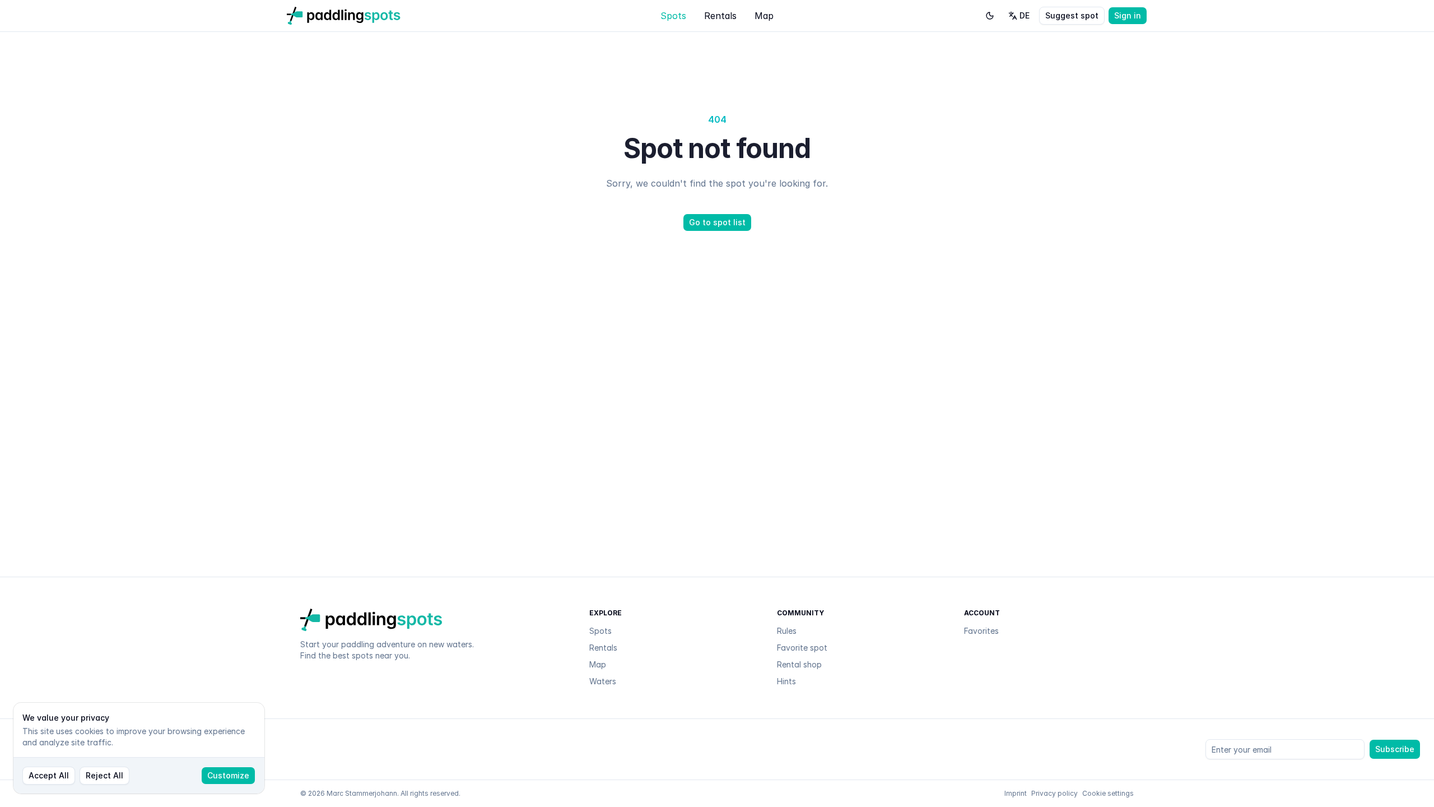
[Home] (344, 16)
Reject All (104, 775)
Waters (602, 681)
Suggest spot (1071, 15)
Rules (787, 631)
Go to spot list (717, 222)
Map (764, 15)
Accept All (49, 775)
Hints (786, 681)
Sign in (1127, 15)
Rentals (720, 15)
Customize (228, 775)
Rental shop (799, 664)
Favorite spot (802, 647)
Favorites (981, 631)
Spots (673, 15)
